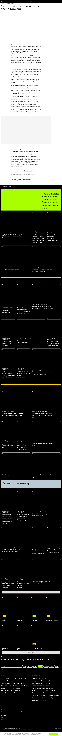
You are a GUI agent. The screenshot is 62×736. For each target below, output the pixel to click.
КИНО (12, 705)
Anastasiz (4, 685)
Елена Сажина (15, 690)
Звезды (19, 179)
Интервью (3, 711)
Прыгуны (54, 698)
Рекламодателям (24, 709)
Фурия (34, 690)
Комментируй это (53, 695)
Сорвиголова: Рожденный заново (42, 688)
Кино (2, 713)
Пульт (2, 709)
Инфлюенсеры (27, 179)
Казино (43, 695)
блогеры (41, 666)
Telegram (58, 705)
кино (24, 666)
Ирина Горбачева (6, 693)
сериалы (29, 666)
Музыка (2, 717)
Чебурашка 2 (47, 693)
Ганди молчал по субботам (40, 685)
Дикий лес (35, 695)
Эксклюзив (13, 709)
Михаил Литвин (11, 681)
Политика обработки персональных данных (25, 715)
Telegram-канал (28, 170)
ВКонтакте (57, 707)
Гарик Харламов (16, 688)
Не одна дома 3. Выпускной (41, 681)
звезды (46, 666)
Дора (2, 681)
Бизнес (2, 719)
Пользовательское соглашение (24, 712)
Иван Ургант (13, 685)
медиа (56, 666)
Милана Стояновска (8, 13)
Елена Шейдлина (18, 683)
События (12, 707)
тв (2, 669)
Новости (14, 179)
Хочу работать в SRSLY (25, 707)
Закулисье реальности (39, 700)
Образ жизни (3, 715)
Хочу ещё (31, 592)
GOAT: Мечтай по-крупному (48, 690)
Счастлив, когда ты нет (39, 678)
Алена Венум (23, 685)
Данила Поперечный (19, 678)
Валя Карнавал (5, 683)
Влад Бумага (5, 690)
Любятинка (17, 693)
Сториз (2, 707)
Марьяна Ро (4, 688)
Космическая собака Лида (40, 698)
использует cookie (20, 733)
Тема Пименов (5, 678)
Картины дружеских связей (41, 683)
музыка (35, 666)
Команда (22, 705)
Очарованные (36, 693)
